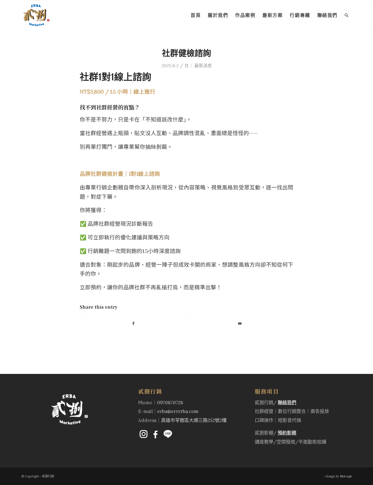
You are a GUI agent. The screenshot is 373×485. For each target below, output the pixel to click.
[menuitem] (195, 15)
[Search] (346, 15)
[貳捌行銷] (36, 15)
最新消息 (203, 65)
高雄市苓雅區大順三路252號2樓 (194, 420)
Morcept (346, 476)
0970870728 (170, 403)
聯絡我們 (287, 403)
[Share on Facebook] (133, 323)
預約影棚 (287, 433)
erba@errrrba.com (177, 411)
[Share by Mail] (240, 323)
